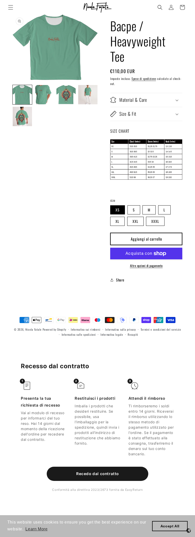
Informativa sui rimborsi (86, 329)
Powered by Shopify (54, 329)
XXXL (155, 221)
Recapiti (133, 334)
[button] (10, 7)
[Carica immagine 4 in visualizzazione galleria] (88, 94)
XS (118, 209)
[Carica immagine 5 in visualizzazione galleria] (22, 116)
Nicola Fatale (33, 329)
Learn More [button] (36, 529)
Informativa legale (112, 334)
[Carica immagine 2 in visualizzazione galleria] (44, 94)
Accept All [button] (170, 526)
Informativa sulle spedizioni (79, 334)
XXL (135, 221)
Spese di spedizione (144, 78)
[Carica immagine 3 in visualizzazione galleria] (66, 94)
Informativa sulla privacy (120, 329)
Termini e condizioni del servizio (161, 329)
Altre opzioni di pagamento (146, 265)
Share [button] (120, 279)
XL (117, 221)
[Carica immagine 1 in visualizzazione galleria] (22, 94)
